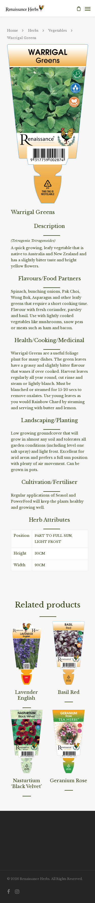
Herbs (33, 30)
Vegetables (57, 30)
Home (12, 30)
